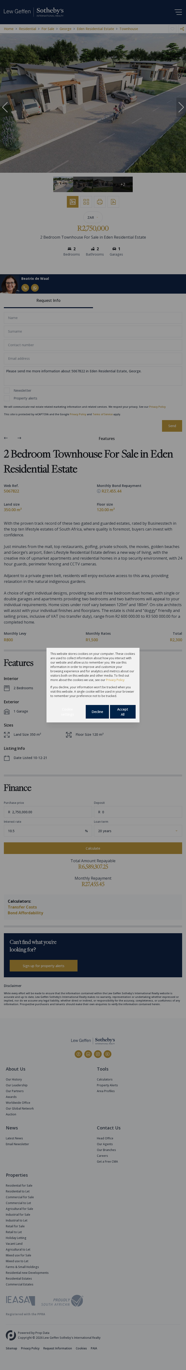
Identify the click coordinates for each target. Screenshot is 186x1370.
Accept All (122, 712)
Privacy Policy (115, 680)
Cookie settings (67, 712)
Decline (97, 711)
